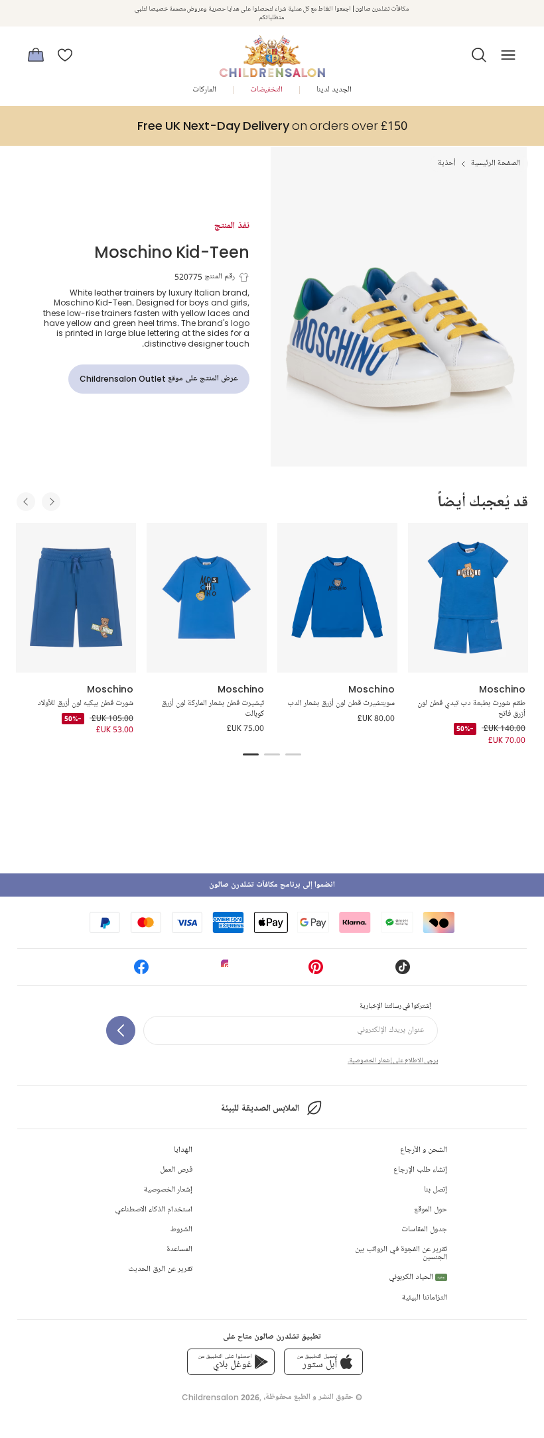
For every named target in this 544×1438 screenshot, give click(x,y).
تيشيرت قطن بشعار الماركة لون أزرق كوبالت (212, 708)
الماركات (204, 89)
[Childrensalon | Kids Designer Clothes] (272, 51)
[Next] (51, 501)
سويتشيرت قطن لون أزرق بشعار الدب (341, 703)
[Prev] (26, 501)
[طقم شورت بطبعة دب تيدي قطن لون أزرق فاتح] (468, 598)
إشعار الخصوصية (168, 1189)
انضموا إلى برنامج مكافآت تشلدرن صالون (272, 885)
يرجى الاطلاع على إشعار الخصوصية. (393, 1060)
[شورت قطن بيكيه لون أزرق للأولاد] (76, 598)
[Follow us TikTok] (402, 971)
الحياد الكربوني (417, 1277)
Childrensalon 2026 (220, 1397)
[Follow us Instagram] (228, 971)
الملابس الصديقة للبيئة (259, 1108)
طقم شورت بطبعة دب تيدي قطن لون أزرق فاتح (471, 708)
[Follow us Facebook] (141, 971)
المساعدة (179, 1249)
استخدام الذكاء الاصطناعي (153, 1209)
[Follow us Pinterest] (315, 971)
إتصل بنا (435, 1189)
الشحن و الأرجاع (423, 1150)
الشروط (181, 1229)
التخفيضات (266, 89)
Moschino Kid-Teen (171, 251)
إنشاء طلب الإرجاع (420, 1170)
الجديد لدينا (334, 89)
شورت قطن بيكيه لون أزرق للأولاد (85, 703)
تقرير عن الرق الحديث (160, 1269)
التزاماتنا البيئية (424, 1297)
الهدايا (183, 1150)
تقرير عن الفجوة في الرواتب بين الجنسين (401, 1253)
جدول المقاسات (424, 1229)
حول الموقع (430, 1209)
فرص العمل (176, 1170)
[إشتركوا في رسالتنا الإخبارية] (120, 1030)
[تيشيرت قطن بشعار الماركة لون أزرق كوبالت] (207, 598)
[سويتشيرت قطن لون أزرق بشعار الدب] (337, 598)
